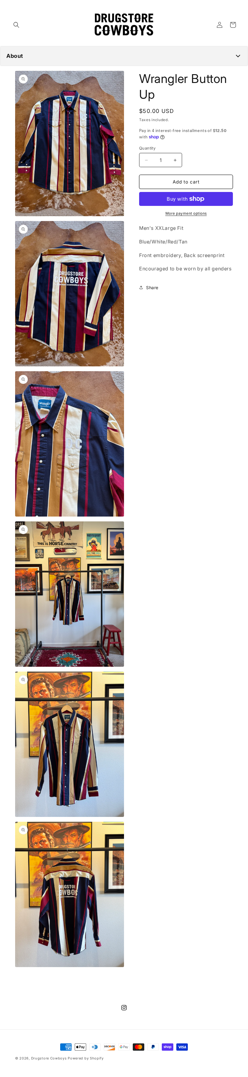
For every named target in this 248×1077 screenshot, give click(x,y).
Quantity (147, 148)
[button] (16, 24)
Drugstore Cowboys (49, 1058)
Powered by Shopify (86, 1058)
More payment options (186, 213)
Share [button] (152, 287)
